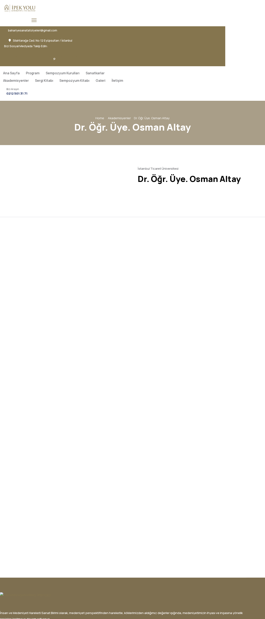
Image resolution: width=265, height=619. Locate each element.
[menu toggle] (34, 20)
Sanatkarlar (95, 73)
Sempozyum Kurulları (63, 73)
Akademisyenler (16, 80)
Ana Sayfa (11, 73)
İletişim (117, 80)
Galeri (100, 80)
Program (33, 73)
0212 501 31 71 (17, 93)
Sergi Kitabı (44, 80)
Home (99, 118)
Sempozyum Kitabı (74, 80)
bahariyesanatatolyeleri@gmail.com (32, 30)
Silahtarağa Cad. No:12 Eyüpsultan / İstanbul (42, 40)
